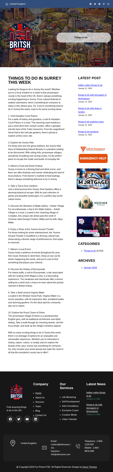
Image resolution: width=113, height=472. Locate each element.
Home (38, 393)
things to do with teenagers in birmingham (94, 408)
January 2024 (90, 267)
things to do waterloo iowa (91, 122)
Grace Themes (89, 467)
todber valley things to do (90, 85)
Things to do (90, 251)
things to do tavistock (88, 132)
